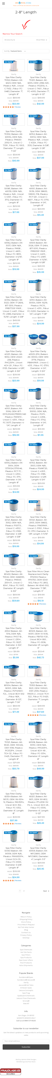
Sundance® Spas (26, 977)
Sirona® (26, 1001)
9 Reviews (42, 604)
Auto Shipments (26, 965)
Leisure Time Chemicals (26, 998)
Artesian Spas (26, 988)
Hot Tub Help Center (26, 927)
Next (45, 891)
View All (26, 1003)
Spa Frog (26, 993)
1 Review (17, 107)
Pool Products (26, 963)
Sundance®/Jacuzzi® (26, 980)
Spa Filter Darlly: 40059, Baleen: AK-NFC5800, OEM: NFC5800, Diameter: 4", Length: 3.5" (38, 853)
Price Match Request (26, 925)
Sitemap (26, 938)
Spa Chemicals (26, 950)
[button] (26, 40)
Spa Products (26, 957)
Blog (26, 930)
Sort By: (7, 51)
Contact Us (26, 932)
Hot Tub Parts (26, 952)
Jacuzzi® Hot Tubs (26, 985)
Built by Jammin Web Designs (26, 1059)
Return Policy (26, 917)
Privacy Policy (26, 935)
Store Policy (26, 922)
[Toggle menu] (3, 3)
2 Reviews (17, 824)
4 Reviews (42, 715)
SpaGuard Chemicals (26, 996)
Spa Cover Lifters (26, 960)
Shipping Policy (26, 919)
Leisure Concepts (26, 990)
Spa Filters (26, 955)
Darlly (26, 982)
